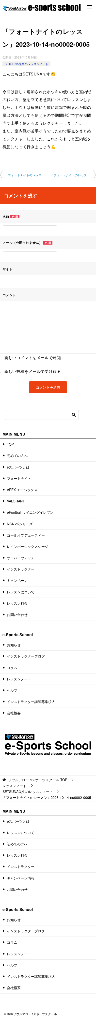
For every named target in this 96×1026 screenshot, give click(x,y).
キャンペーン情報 (20, 878)
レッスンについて (20, 591)
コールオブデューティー (26, 535)
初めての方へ (17, 455)
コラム (12, 667)
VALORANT (16, 500)
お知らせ (14, 644)
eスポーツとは (18, 467)
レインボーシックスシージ (27, 546)
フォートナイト (19, 478)
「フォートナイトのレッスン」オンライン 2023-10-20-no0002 (73, 175)
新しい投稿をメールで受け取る (32, 371)
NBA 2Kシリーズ (20, 523)
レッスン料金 (17, 603)
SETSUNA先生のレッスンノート (26, 64)
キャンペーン (17, 580)
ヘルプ (12, 690)
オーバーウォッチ (20, 557)
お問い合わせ (17, 614)
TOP (10, 444)
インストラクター (20, 569)
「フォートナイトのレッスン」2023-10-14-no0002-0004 (26, 175)
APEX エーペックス (22, 489)
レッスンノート (19, 678)
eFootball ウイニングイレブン (30, 512)
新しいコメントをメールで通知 (32, 357)
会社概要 (14, 712)
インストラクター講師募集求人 (31, 701)
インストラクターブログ (26, 656)
